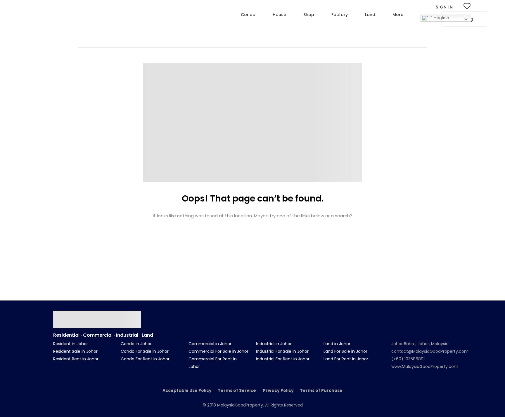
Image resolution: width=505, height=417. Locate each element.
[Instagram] (430, 313)
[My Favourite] (467, 7)
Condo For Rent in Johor (145, 359)
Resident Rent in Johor (75, 359)
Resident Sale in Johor (75, 351)
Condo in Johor (136, 344)
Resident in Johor (70, 344)
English (440, 17)
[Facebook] (413, 313)
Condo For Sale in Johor (145, 351)
